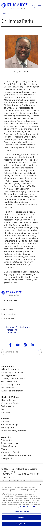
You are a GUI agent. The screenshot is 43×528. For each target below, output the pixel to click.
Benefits (5, 421)
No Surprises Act (9, 387)
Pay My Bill (9, 474)
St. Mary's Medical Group (13, 378)
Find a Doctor (7, 309)
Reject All (21, 518)
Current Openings (9, 424)
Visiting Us (6, 440)
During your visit (9, 375)
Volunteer (6, 449)
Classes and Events (10, 403)
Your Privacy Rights (28, 474)
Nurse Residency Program (13, 430)
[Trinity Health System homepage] (14, 8)
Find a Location (8, 314)
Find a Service (7, 318)
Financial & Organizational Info (16, 455)
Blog (3, 409)
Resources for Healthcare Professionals (18, 328)
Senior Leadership (10, 443)
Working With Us (9, 427)
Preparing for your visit (12, 372)
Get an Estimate (9, 381)
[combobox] (21, 352)
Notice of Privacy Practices (18, 480)
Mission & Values (9, 446)
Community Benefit (10, 452)
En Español (6, 458)
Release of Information (12, 390)
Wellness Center (9, 406)
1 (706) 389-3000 (9, 300)
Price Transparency (10, 384)
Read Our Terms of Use (28, 507)
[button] (40, 5)
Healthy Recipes (8, 400)
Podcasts (5, 412)
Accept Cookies (21, 524)
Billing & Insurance (10, 369)
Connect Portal (13, 332)
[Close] (40, 484)
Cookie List (9, 477)
